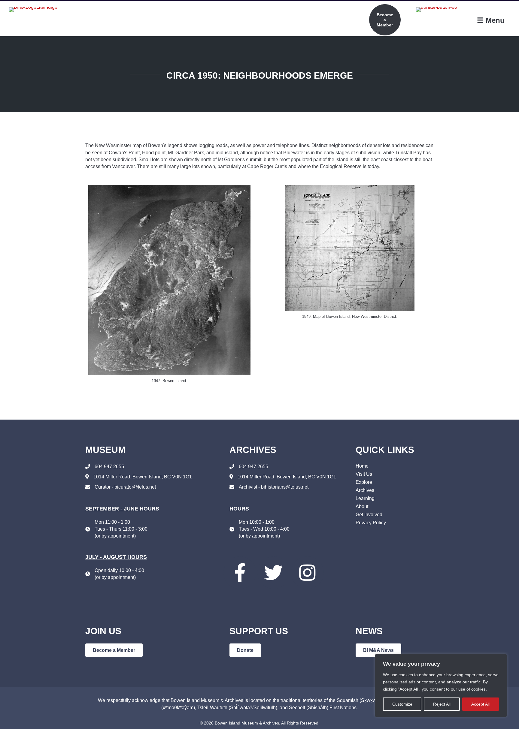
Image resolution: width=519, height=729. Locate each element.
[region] (441, 685)
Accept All (480, 704)
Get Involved (369, 514)
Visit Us (364, 474)
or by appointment (115, 535)
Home (362, 465)
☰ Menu (491, 20)
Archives (365, 490)
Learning (365, 498)
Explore (364, 482)
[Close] (500, 659)
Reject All (442, 704)
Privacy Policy (371, 522)
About (362, 506)
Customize (402, 704)
